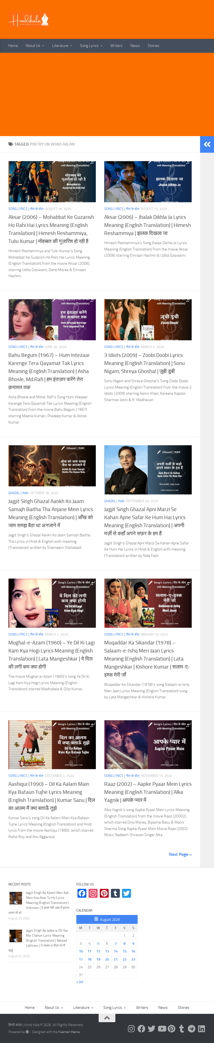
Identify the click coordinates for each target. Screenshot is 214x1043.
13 (107, 951)
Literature (60, 45)
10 (81, 951)
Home (13, 45)
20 (107, 959)
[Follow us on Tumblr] (182, 1029)
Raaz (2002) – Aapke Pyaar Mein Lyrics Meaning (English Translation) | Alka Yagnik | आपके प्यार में (148, 792)
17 (81, 959)
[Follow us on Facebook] (141, 1029)
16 (133, 951)
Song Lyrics (89, 45)
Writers (116, 45)
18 (89, 959)
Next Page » (180, 854)
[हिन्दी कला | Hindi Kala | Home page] (29, 19)
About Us (33, 45)
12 (98, 951)
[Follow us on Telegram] (192, 1029)
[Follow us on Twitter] (151, 1029)
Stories (153, 45)
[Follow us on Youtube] (162, 1029)
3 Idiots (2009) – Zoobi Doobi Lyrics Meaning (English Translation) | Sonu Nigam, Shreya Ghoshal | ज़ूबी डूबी (144, 363)
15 (125, 951)
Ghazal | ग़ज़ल (18, 493)
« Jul (79, 982)
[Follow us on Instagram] (131, 1029)
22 (125, 959)
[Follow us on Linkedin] (202, 1029)
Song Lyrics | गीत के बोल (25, 209)
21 (116, 959)
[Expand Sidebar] (207, 144)
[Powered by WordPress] (27, 1032)
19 (98, 959)
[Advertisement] (107, 94)
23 (133, 959)
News (135, 45)
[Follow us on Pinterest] (172, 1029)
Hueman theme (69, 1032)
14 (116, 951)
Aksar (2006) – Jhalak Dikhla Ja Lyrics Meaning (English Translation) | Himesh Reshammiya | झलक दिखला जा (147, 225)
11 (89, 951)
